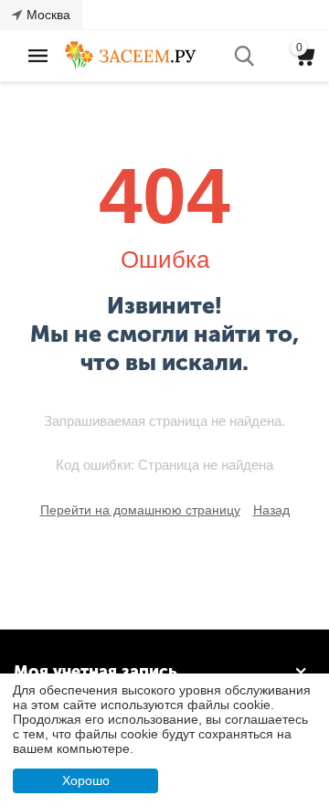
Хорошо (86, 780)
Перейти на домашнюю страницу (140, 510)
